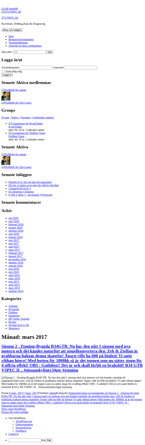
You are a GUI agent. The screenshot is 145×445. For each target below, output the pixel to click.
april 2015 (14, 284)
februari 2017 (16, 253)
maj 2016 (13, 272)
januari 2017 (15, 256)
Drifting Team (16, 136)
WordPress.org (24, 421)
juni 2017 (13, 240)
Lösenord (58, 67)
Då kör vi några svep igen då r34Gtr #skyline (33, 185)
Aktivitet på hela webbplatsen (25, 45)
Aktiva (15, 117)
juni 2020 (13, 221)
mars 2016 (14, 278)
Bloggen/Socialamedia (21, 39)
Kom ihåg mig (13, 71)
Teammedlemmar (18, 42)
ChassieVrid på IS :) (19, 188)
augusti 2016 (15, 265)
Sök (43, 440)
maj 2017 (13, 243)
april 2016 (14, 275)
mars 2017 (14, 249)
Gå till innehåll (9, 8)
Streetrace (13, 328)
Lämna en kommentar (71, 399)
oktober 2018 (15, 230)
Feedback (21, 430)
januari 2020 (15, 227)
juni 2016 (13, 268)
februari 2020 (16, 224)
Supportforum (23, 427)
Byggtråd (13, 309)
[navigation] (72, 429)
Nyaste (5, 117)
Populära (25, 117)
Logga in (13, 433)
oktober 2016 (15, 262)
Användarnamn (10, 67)
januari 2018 (15, 237)
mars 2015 (14, 287)
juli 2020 (13, 218)
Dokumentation (24, 424)
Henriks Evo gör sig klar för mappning (30, 182)
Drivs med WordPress (13, 408)
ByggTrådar (15, 126)
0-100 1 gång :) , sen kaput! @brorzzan (30, 194)
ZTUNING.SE (9, 17)
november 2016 (17, 259)
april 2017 (14, 246)
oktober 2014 (15, 291)
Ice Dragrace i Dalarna (21, 191)
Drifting (12, 312)
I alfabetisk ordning (43, 117)
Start (11, 36)
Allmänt (13, 306)
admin (52, 393)
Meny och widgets (12, 30)
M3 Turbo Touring (18, 318)
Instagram (13, 315)
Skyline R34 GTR (18, 325)
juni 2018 (13, 233)
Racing (12, 321)
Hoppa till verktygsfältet (14, 412)
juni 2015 (13, 281)
